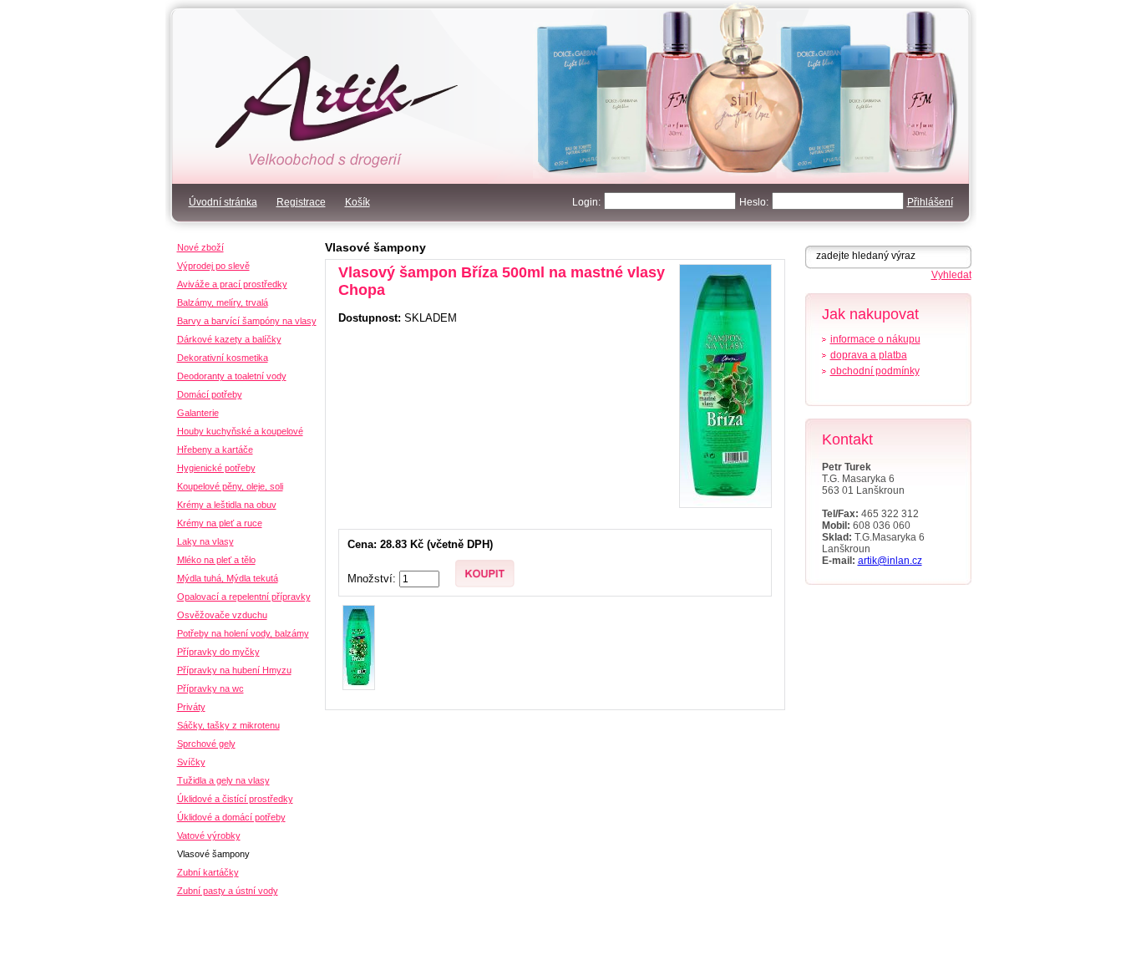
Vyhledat (951, 275)
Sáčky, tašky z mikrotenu (228, 725)
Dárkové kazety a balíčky (229, 339)
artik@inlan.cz (890, 560)
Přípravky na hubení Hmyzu (234, 670)
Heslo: (753, 202)
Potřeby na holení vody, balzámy (243, 633)
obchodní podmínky (875, 371)
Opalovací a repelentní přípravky (244, 597)
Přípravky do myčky (218, 652)
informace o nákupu (875, 339)
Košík (357, 202)
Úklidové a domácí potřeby (231, 817)
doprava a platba (868, 355)
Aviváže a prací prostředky (232, 284)
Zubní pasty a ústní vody (227, 891)
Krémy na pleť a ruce (219, 523)
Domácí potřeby (209, 394)
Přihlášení (930, 202)
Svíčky (191, 762)
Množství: (373, 578)
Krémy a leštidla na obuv (226, 505)
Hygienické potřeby (216, 468)
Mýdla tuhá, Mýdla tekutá (227, 578)
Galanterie (198, 413)
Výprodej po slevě (213, 266)
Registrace (301, 202)
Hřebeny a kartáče (215, 449)
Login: (586, 202)
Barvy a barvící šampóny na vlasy (247, 321)
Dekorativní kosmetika (222, 358)
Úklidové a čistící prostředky (235, 799)
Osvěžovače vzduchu (222, 615)
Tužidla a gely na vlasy (223, 780)
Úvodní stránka (223, 202)
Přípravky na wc (210, 688)
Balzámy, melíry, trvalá (222, 302)
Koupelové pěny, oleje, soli (230, 486)
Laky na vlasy (205, 541)
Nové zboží (200, 247)
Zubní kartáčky (208, 872)
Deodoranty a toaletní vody (232, 376)
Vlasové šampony (375, 247)
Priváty (191, 707)
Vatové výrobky (209, 835)
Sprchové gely (206, 744)
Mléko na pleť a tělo (216, 560)
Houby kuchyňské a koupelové (240, 431)
